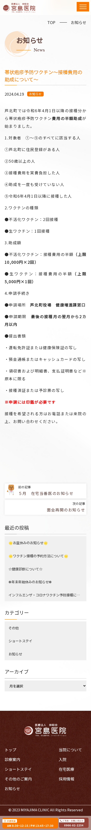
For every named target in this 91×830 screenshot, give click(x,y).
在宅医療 (66, 769)
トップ (10, 750)
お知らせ (78, 22)
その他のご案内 (18, 779)
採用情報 (66, 779)
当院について (70, 750)
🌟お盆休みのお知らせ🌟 (28, 542)
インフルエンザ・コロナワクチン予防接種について (47, 594)
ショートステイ (20, 640)
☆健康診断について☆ (25, 568)
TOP (51, 22)
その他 (13, 627)
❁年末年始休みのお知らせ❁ (30, 581)
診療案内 (12, 759)
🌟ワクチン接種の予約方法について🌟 (38, 555)
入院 (62, 759)
